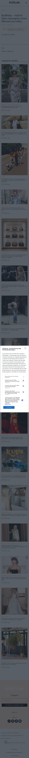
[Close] (25, 348)
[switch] (23, 380)
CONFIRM (9, 407)
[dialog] (14, 379)
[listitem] (14, 377)
